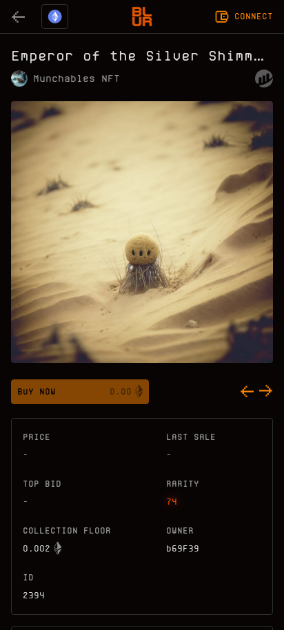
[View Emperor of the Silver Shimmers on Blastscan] (264, 78)
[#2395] (266, 391)
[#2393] (247, 391)
